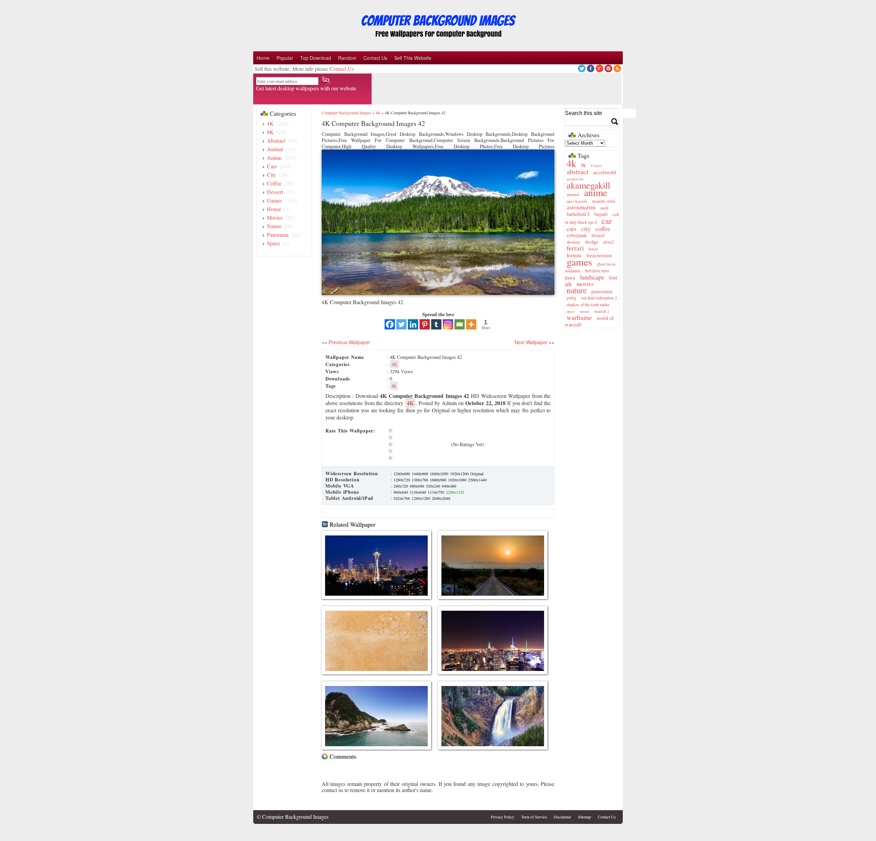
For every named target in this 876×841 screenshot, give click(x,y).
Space (273, 243)
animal (573, 194)
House (274, 208)
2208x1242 (455, 492)
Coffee (274, 183)
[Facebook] (390, 324)
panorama (602, 291)
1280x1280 (421, 498)
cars (572, 229)
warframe (579, 317)
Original (477, 473)
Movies (275, 217)
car (607, 220)
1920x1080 (457, 479)
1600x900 (438, 479)
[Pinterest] (425, 324)
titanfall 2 (601, 311)
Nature (274, 226)
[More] (471, 324)
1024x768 (402, 498)
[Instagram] (448, 324)
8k (583, 165)
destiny (573, 242)
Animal (275, 149)
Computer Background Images (346, 112)
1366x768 (420, 479)
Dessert (275, 191)
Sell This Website (412, 57)
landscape (592, 277)
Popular (284, 57)
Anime (274, 157)
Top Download (315, 57)
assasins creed (603, 201)
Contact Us (375, 57)
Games (274, 200)
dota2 (608, 242)
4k (393, 386)
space (571, 311)
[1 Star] (418, 457)
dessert (598, 235)
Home (263, 57)
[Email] (459, 324)
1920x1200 (459, 473)
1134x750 (436, 492)
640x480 (449, 486)
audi (604, 208)
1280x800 (402, 473)
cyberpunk (577, 235)
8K (270, 131)
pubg (571, 298)
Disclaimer (562, 816)
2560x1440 (477, 479)
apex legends (577, 201)
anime (595, 192)
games (579, 261)
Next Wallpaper (531, 342)
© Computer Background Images (292, 816)
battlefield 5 (578, 214)
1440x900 (420, 473)
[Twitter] (401, 324)
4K (270, 123)
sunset (584, 311)
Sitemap (584, 816)
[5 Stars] (418, 430)
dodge (591, 241)
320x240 (433, 486)
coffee (602, 228)
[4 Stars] (418, 437)
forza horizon (599, 256)
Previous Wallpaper (348, 342)
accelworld (604, 172)
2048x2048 (441, 498)
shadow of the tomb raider (588, 304)
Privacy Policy (502, 816)
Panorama (277, 234)
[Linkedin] (413, 324)
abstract (578, 171)
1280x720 (402, 479)
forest (593, 248)
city (586, 228)
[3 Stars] (418, 444)
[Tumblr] (436, 324)
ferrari (575, 248)
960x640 (401, 492)
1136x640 (418, 492)
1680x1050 (439, 473)
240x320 (401, 486)
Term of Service (534, 816)
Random (347, 57)
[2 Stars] (418, 451)
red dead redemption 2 (599, 297)
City (271, 174)
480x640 (417, 486)
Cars (272, 166)
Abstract (276, 140)
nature (577, 290)
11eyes (596, 165)
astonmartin (581, 207)
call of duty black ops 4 (592, 218)
